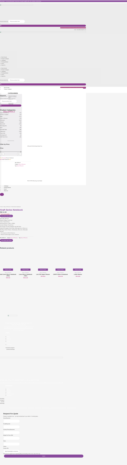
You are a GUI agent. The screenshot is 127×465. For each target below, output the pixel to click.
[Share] (8, 462)
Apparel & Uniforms (4, 112)
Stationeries (2, 131)
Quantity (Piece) (9, 429)
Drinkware (2, 120)
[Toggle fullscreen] (5, 462)
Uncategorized (3, 135)
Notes (4, 440)
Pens (1, 127)
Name (6, 418)
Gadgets (2, 122)
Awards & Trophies (4, 114)
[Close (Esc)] (11, 462)
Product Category (5, 58)
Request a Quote (8, 269)
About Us (3, 65)
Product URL (6, 448)
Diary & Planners (4, 118)
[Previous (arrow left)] (1, 464)
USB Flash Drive (3, 136)
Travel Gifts (2, 133)
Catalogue (3, 60)
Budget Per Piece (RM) (8, 435)
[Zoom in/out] (1, 462)
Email (6, 423)
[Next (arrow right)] (5, 464)
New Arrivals (4, 57)
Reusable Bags (3, 129)
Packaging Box (3, 125)
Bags (1, 116)
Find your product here (4, 21)
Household (2, 123)
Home (2, 63)
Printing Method (4, 61)
